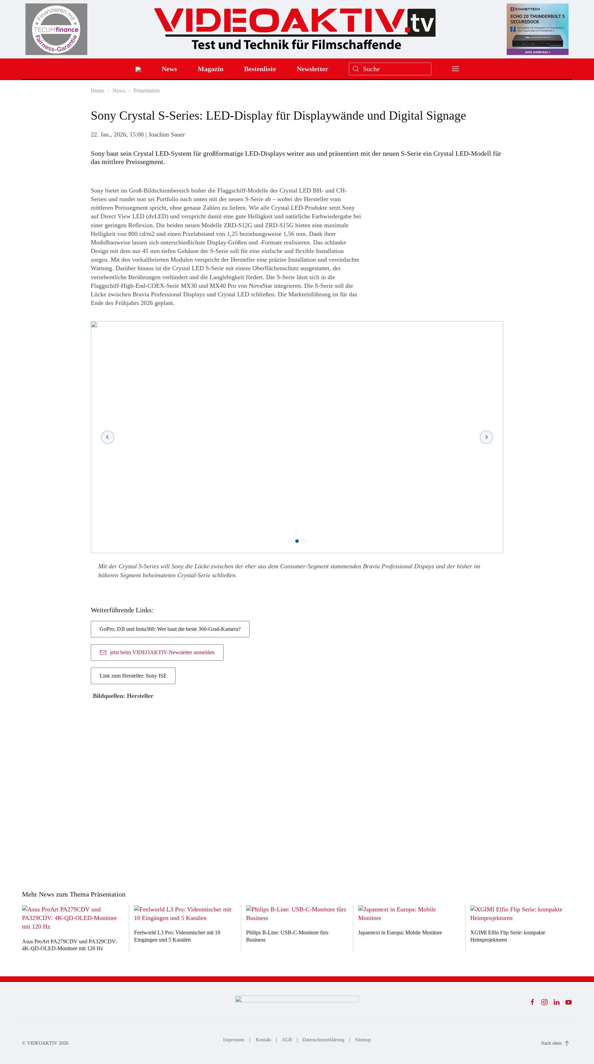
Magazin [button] (210, 69)
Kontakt (263, 1039)
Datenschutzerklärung (323, 1039)
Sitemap (363, 1039)
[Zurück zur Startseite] (295, 26)
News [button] (169, 69)
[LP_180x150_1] (56, 28)
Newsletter (312, 69)
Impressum (233, 1039)
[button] (455, 68)
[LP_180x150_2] (538, 28)
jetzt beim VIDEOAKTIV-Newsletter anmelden (162, 652)
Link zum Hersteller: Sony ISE (133, 676)
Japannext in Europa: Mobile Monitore (400, 932)
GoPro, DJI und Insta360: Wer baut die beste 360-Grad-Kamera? (170, 629)
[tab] (289, 541)
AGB (287, 1039)
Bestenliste (260, 69)
